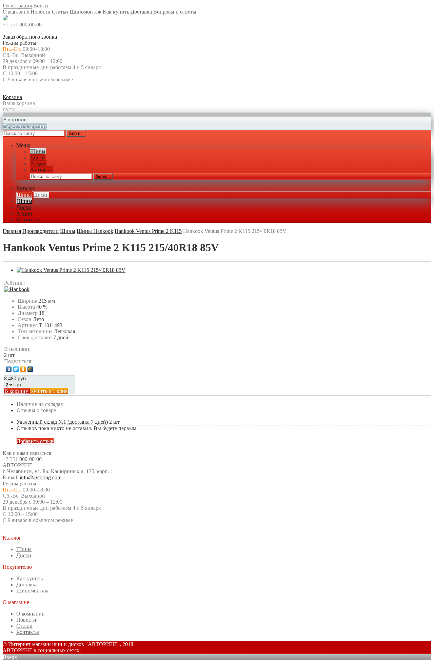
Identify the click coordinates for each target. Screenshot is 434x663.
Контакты (41, 170)
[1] (32, 283)
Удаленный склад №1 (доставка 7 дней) (62, 422)
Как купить (116, 12)
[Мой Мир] (30, 369)
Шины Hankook (95, 231)
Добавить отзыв (35, 441)
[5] (59, 283)
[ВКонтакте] (9, 369)
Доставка (141, 12)
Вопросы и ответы (174, 12)
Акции (38, 163)
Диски (37, 157)
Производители (40, 231)
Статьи (60, 12)
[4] (52, 283)
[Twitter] (16, 369)
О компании (30, 614)
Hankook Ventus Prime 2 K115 (148, 231)
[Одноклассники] (23, 369)
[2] (39, 283)
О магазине (16, 12)
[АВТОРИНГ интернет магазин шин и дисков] (5, 18)
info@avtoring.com (40, 477)
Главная (12, 231)
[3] (45, 283)
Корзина (12, 97)
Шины (37, 151)
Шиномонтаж (85, 12)
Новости (41, 12)
